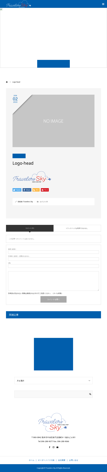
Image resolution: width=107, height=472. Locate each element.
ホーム (31, 460)
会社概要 (61, 460)
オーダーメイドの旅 (46, 460)
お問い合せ (73, 460)
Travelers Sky (28, 202)
